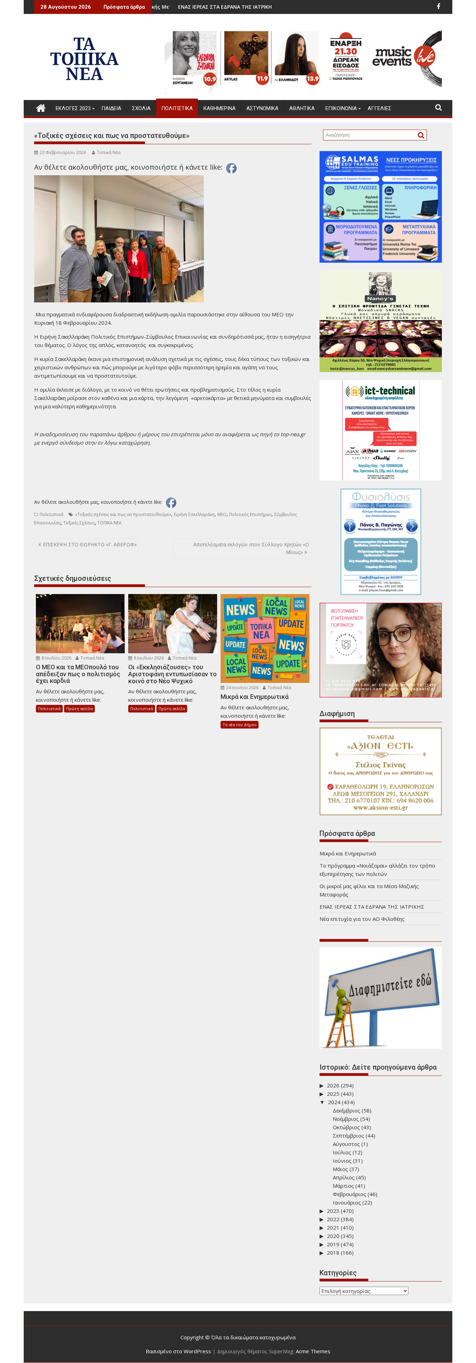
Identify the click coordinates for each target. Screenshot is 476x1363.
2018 (333, 1252)
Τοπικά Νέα (109, 152)
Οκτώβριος (346, 1127)
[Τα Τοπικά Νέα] (41, 107)
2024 (334, 1102)
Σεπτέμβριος (348, 1135)
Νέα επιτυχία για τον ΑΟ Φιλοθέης (362, 918)
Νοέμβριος (346, 1118)
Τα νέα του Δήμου (239, 724)
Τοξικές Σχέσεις (79, 523)
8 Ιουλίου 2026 (55, 658)
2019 (333, 1244)
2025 (333, 1093)
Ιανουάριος (347, 1202)
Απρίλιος (344, 1177)
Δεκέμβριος (346, 1110)
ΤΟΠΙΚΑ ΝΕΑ (110, 523)
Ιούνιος (342, 1160)
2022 (333, 1219)
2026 (333, 1085)
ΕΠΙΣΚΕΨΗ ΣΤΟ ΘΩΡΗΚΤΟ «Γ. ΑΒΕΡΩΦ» (90, 544)
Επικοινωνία (341, 108)
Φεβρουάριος (349, 1194)
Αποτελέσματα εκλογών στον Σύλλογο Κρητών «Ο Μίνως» (251, 548)
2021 (333, 1227)
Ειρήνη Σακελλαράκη (194, 514)
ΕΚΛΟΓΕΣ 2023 (73, 108)
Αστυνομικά (262, 108)
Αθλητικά (302, 108)
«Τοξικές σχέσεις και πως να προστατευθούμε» (123, 514)
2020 (333, 1235)
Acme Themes (313, 1351)
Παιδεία (111, 108)
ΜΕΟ (222, 514)
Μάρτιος (343, 1185)
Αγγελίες (379, 108)
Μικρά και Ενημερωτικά (348, 853)
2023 (333, 1210)
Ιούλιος (342, 1152)
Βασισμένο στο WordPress (178, 1351)
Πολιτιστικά (177, 108)
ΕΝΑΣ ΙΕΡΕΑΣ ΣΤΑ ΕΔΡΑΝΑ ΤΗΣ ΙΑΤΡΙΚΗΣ (176, 6)
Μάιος (340, 1168)
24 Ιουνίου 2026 (242, 688)
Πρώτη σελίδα (79, 708)
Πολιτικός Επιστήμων (250, 514)
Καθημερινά (220, 108)
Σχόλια (141, 108)
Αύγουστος (346, 1143)
